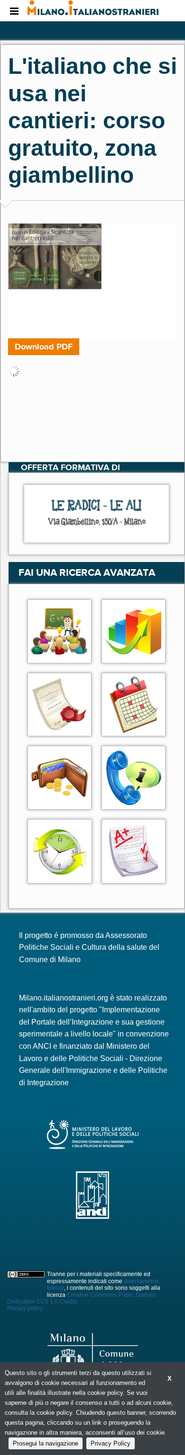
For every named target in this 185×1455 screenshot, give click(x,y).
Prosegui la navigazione (45, 1443)
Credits (68, 1301)
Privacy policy (25, 1308)
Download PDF (44, 346)
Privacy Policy (110, 1443)
